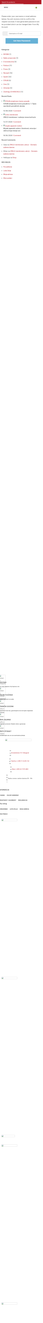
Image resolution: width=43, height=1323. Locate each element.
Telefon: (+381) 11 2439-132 (20, 761)
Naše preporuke (9, 58)
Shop (14, 157)
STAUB (5, 80)
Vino (5, 84)
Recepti (6, 73)
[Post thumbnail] (16, 101)
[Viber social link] (33, 3)
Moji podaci (7, 178)
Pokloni (6, 65)
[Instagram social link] (12, 787)
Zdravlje (6, 88)
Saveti (5, 77)
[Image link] (18, 744)
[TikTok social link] (27, 787)
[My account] (39, 7)
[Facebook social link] (9, 787)
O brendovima (8, 62)
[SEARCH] (21, 2)
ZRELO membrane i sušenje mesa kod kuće (19, 117)
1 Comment (17, 111)
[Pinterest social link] (24, 787)
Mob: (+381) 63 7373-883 (20, 769)
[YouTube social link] (20, 787)
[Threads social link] (16, 787)
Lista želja (7, 170)
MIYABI (6, 54)
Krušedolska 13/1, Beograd (20, 753)
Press (5, 69)
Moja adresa (8, 174)
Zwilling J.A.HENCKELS (11, 92)
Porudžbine (7, 167)
